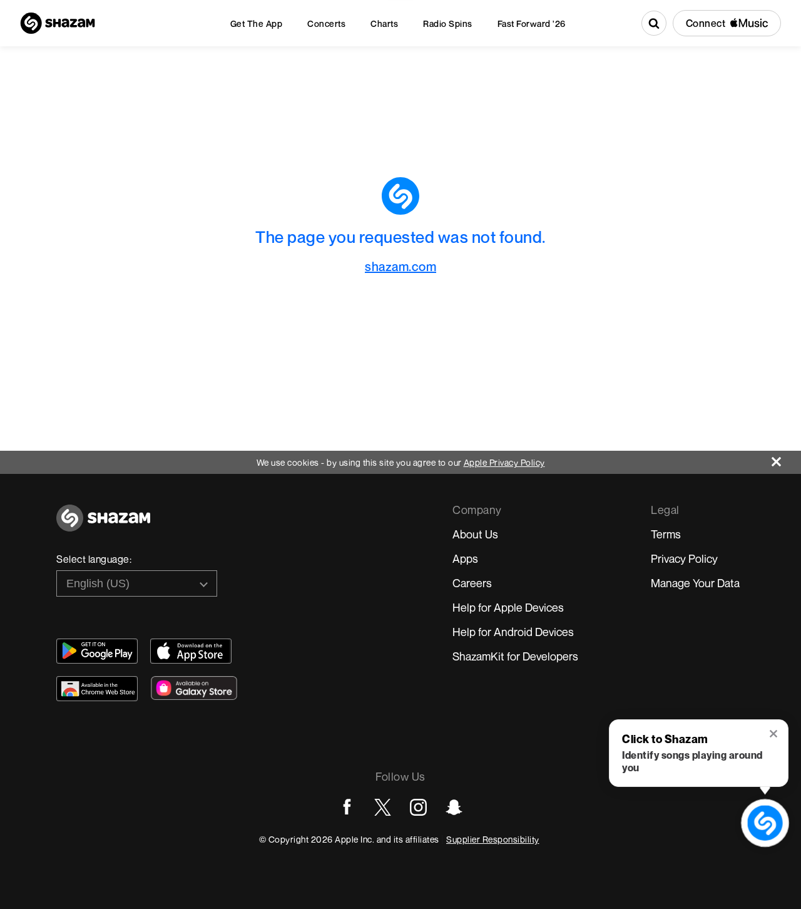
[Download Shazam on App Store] (191, 651)
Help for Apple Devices (508, 607)
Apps (465, 558)
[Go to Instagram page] (418, 807)
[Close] (786, 458)
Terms (666, 534)
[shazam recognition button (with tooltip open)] (765, 823)
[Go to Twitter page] (382, 807)
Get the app (256, 23)
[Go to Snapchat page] (454, 807)
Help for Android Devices (513, 632)
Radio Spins (447, 23)
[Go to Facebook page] (347, 807)
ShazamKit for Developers (515, 656)
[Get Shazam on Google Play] (97, 651)
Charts (384, 23)
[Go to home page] (103, 525)
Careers (472, 583)
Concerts (326, 23)
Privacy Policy (684, 558)
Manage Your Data (695, 583)
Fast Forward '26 (531, 23)
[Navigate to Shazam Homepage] (57, 23)
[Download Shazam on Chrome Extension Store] (97, 688)
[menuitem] (256, 23)
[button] (774, 735)
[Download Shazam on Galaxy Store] (194, 688)
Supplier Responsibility (492, 839)
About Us (475, 534)
